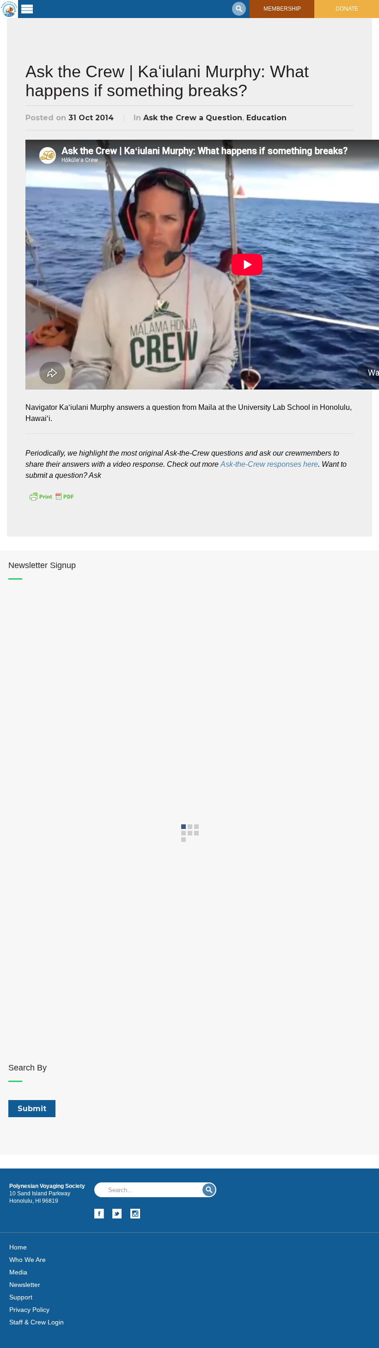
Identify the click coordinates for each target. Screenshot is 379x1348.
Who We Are (27, 1259)
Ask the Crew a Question (192, 117)
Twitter (117, 1213)
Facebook (99, 1213)
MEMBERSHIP (282, 9)
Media (18, 1272)
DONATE (347, 9)
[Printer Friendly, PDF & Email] (51, 496)
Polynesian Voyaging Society (9, 9)
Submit (208, 1189)
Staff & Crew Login (36, 1322)
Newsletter (24, 1284)
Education (266, 117)
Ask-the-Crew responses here (269, 464)
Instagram (135, 1213)
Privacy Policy (29, 1309)
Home (18, 1247)
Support (20, 1297)
